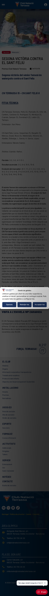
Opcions (9, 304)
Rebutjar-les (24, 304)
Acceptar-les (40, 304)
